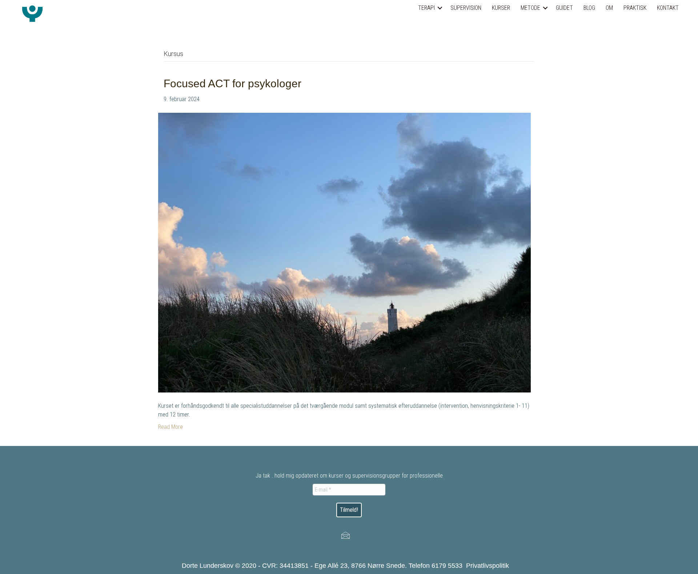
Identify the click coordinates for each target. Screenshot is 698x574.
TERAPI (426, 7)
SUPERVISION (465, 7)
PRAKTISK (634, 7)
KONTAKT (668, 7)
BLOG (589, 7)
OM (609, 7)
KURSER (501, 7)
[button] (440, 8)
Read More (170, 426)
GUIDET (564, 7)
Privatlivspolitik (487, 565)
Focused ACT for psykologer (232, 83)
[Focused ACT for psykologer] (344, 252)
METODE (530, 7)
